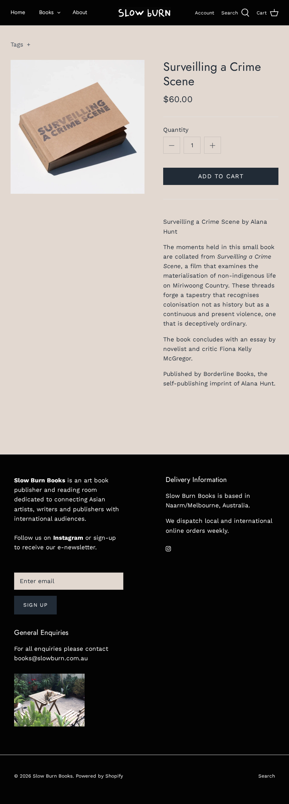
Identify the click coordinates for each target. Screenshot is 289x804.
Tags (20, 44)
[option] (77, 127)
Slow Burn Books (53, 776)
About (80, 12)
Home (18, 12)
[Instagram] (168, 548)
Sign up (35, 605)
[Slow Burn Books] (144, 12)
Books (46, 12)
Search (266, 776)
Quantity (176, 129)
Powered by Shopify (99, 776)
